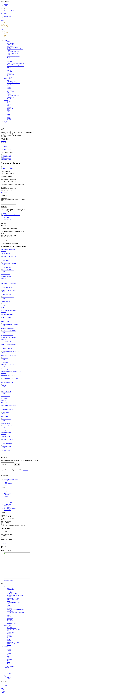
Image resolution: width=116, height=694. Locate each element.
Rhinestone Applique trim (7, 369)
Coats (8, 115)
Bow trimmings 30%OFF (7, 409)
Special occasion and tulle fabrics (15, 49)
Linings (9, 59)
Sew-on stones (10, 91)
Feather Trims (10, 85)
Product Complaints (9, 480)
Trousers (9, 107)
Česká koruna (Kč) (9, 10)
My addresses (7, 504)
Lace (8, 80)
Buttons (9, 84)
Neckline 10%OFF (5, 274)
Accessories (10, 108)
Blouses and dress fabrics (13, 56)
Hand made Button (5, 280)
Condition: (3, 176)
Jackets (8, 101)
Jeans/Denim (10, 64)
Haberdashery (7, 78)
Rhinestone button (5, 423)
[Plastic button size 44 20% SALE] (10, 351)
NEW (8, 57)
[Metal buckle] (4, 398)
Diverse (9, 50)
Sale (5, 122)
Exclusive (9, 61)
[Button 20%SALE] (6, 392)
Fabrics (5, 40)
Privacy (6, 482)
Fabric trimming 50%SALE (7, 382)
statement (25, 470)
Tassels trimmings (5, 321)
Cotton (8, 54)
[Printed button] (5, 412)
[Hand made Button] (6, 276)
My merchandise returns (10, 508)
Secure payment (8, 483)
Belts (8, 105)
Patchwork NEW (11, 77)
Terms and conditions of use (11, 479)
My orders (6, 505)
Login (5, 17)
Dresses (9, 104)
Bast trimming (4, 362)
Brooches (9, 90)
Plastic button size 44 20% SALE (9, 355)
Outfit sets (9, 112)
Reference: (3, 173)
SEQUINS (9, 73)
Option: (3, 171)
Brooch (2, 389)
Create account (7, 16)
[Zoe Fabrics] (5, 27)
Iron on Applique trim (6, 430)
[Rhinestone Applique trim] (8, 364)
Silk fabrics (10, 41)
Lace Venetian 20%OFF (7, 314)
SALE (8, 117)
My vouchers (7, 507)
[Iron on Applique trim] (7, 425)
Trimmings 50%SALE (6, 341)
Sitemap (6, 496)
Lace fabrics (10, 46)
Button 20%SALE (5, 396)
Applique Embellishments (13, 83)
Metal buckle (4, 402)
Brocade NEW (10, 74)
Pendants (9, 98)
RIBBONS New (11, 97)
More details (4, 192)
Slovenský (6, 4)
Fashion (6, 100)
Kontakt (6, 485)
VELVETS (10, 71)
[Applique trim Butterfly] (7, 439)
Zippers (9, 94)
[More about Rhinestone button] (17, 578)
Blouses (9, 102)
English (6, 676)
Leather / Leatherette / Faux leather (15, 66)
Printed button (4, 416)
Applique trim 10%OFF (7, 253)
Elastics (9, 88)
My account (4, 13)
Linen (8, 68)
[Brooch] (3, 385)
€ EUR (5, 671)
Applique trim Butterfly (6, 443)
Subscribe (17, 464)
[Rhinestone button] (6, 155)
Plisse (8, 76)
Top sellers (6, 494)
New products (7, 493)
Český (5, 5)
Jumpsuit (9, 118)
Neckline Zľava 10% (6, 294)
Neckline (3, 308)
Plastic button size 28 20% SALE (9, 375)
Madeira (9, 67)
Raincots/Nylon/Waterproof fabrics (15, 63)
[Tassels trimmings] (6, 317)
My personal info (8, 503)
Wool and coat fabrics (12, 47)
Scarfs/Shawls (10, 120)
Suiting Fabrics (10, 44)
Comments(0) (7, 219)
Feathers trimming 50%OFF (8, 328)
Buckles (9, 87)
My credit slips (7, 510)
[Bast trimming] (5, 358)
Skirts (8, 110)
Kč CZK (9, 673)
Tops (8, 111)
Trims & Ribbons (11, 81)
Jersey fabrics (10, 43)
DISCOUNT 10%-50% (13, 95)
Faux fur (9, 60)
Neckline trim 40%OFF (6, 348)
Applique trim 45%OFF (7, 287)
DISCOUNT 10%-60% (13, 51)
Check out (3, 141)
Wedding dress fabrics (12, 53)
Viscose (9, 70)
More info (6, 217)
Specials (6, 491)
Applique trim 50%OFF (7, 267)
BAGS (8, 114)
